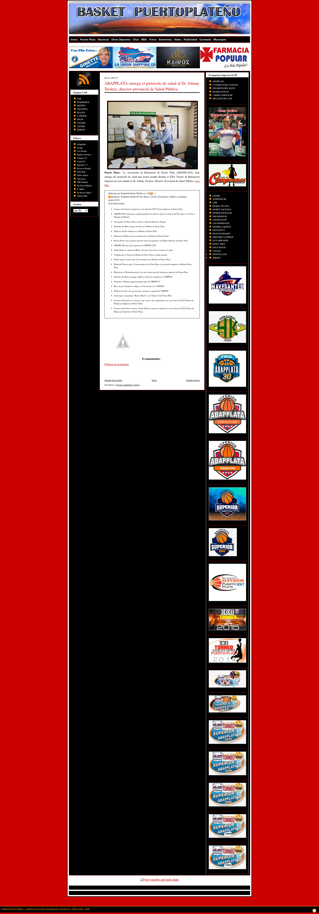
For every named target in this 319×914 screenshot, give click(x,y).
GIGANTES (82, 109)
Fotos (153, 39)
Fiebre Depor (82, 175)
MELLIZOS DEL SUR (222, 98)
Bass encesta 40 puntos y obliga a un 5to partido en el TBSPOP (139, 286)
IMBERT (216, 257)
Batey (146, 196)
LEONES (81, 126)
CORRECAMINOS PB (222, 95)
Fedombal (81, 171)
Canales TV (82, 158)
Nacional (103, 39)
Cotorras (153, 196)
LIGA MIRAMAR (220, 240)
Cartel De (81, 161)
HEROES (81, 129)
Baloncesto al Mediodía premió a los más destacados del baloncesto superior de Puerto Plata (151, 272)
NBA (144, 39)
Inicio (74, 39)
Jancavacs (81, 178)
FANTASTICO (218, 230)
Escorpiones (163, 196)
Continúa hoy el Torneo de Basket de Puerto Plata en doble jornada (140, 254)
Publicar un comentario (116, 364)
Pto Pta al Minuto (84, 185)
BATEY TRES (218, 243)
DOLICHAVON (219, 247)
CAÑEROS (82, 115)
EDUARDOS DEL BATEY (223, 88)
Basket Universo (84, 154)
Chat (136, 39)
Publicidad (190, 39)
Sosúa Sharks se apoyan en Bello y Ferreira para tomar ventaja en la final (143, 250)
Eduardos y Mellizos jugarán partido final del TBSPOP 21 (137, 281)
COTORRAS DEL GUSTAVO (225, 84)
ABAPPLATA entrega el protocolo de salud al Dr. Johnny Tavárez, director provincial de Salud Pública (151, 86)
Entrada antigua (193, 380)
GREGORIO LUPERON (222, 237)
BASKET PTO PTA (220, 206)
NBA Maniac (82, 182)
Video (177, 39)
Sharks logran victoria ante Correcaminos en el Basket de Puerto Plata (142, 259)
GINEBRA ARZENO (221, 226)
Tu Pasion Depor (84, 192)
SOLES (80, 119)
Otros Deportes (121, 39)
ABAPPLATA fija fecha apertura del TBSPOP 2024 (135, 245)
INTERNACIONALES (222, 212)
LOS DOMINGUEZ (220, 223)
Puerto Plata (87, 39)
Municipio (220, 39)
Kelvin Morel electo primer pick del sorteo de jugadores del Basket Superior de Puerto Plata (151, 240)
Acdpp (80, 147)
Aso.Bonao (82, 151)
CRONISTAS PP (219, 219)
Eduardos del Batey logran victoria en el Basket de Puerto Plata (139, 226)
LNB (79, 98)
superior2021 (114, 200)
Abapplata (81, 144)
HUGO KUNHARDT (221, 233)
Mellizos (173, 196)
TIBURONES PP (219, 216)
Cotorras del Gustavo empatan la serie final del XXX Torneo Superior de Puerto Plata (148, 209)
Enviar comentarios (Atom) (128, 384)
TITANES (81, 122)
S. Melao (81, 189)
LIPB (214, 202)
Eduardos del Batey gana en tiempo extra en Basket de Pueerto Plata (141, 236)
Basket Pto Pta (136, 196)
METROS (81, 105)
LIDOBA (216, 195)
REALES (81, 112)
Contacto (205, 39)
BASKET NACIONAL (222, 209)
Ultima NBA (82, 195)
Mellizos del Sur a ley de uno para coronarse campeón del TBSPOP (141, 291)
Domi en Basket (84, 168)
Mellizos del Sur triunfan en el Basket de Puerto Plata (135, 231)
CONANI (216, 250)
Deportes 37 (82, 164)
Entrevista (165, 39)
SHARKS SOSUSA (220, 91)
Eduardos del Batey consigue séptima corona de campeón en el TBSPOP (143, 276)
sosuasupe (182, 196)
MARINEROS (83, 102)
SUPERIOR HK (219, 199)
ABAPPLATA (218, 81)
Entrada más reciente (113, 380)
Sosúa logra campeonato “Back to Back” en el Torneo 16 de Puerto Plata (143, 295)
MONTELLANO (219, 254)
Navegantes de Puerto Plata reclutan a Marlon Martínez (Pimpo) (140, 221)
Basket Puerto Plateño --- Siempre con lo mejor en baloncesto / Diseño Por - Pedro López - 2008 (46, 909)
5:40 (148, 193)
